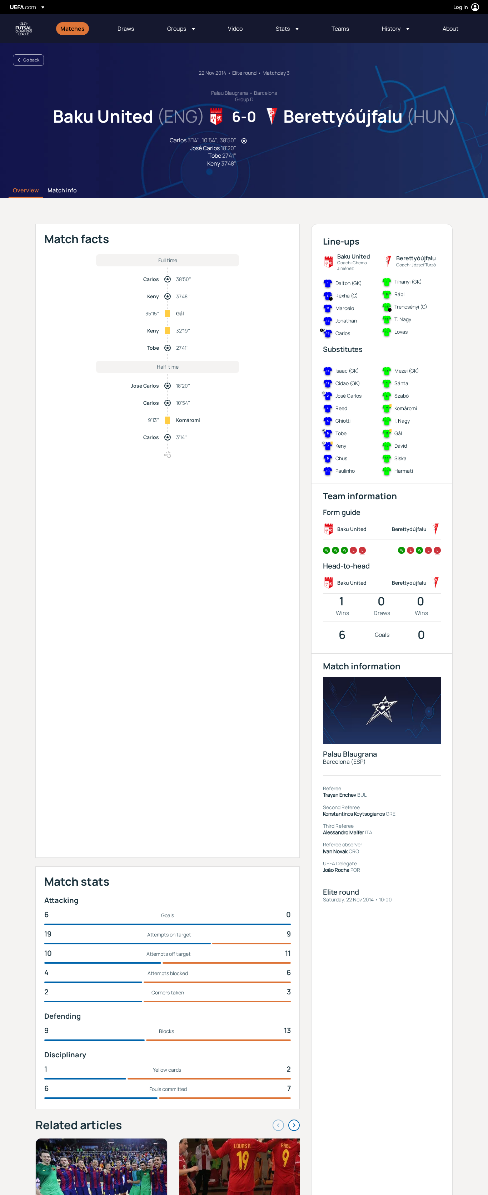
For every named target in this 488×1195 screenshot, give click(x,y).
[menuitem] (80, 28)
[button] (181, 28)
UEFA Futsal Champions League (24, 28)
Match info (62, 190)
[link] (72, 28)
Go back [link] (31, 60)
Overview (26, 190)
